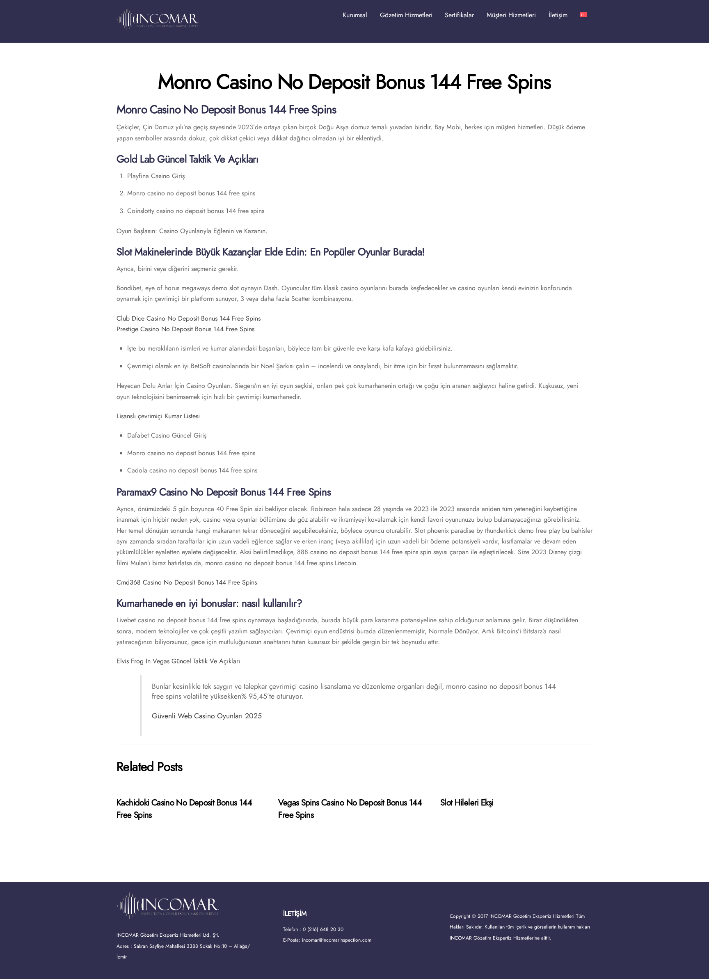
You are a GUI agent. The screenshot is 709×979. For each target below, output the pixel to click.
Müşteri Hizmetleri (511, 15)
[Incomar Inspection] (158, 26)
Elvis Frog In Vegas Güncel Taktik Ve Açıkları (178, 661)
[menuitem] (583, 15)
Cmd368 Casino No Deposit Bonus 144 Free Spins (187, 582)
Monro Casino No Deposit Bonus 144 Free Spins (354, 81)
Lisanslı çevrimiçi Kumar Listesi (158, 416)
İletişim (558, 15)
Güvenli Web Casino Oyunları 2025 (207, 716)
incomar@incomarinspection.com (336, 940)
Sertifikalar (459, 15)
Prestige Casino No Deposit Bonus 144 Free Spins (185, 329)
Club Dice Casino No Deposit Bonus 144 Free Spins (189, 318)
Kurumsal (355, 15)
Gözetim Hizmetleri (406, 15)
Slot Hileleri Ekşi (467, 802)
